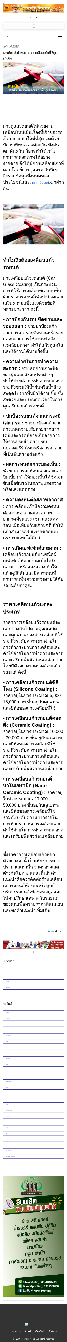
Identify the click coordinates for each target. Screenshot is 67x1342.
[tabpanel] (33, 9)
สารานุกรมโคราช (8, 1018)
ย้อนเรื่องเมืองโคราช (8, 1035)
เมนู (7, 36)
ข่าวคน (6, 1144)
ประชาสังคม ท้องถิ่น (8, 1081)
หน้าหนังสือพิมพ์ (8, 1116)
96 (52, 931)
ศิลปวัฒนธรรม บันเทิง (9, 1150)
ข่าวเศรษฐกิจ (7, 981)
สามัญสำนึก (7, 1139)
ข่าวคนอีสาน (7, 1047)
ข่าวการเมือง (7, 1012)
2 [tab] (36, 17)
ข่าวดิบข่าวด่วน (8, 1024)
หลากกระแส (7, 1029)
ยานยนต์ (7, 975)
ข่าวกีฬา (7, 1104)
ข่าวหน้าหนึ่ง (7, 970)
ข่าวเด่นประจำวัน (8, 1162)
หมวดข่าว (16, 1331)
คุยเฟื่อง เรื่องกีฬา (8, 1070)
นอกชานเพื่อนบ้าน (8, 1058)
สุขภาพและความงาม (8, 1121)
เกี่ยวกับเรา (40, 1331)
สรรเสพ (7, 1098)
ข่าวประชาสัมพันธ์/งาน (9, 1110)
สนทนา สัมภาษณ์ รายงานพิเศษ (10, 1156)
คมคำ (6, 1133)
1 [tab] (31, 17)
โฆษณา (7, 1087)
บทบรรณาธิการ (8, 1075)
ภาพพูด (7, 1127)
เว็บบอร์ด (28, 1331)
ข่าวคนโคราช (7, 1041)
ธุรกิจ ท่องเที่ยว (8, 1052)
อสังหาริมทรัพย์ (8, 987)
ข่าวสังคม (7, 1064)
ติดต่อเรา (53, 1331)
